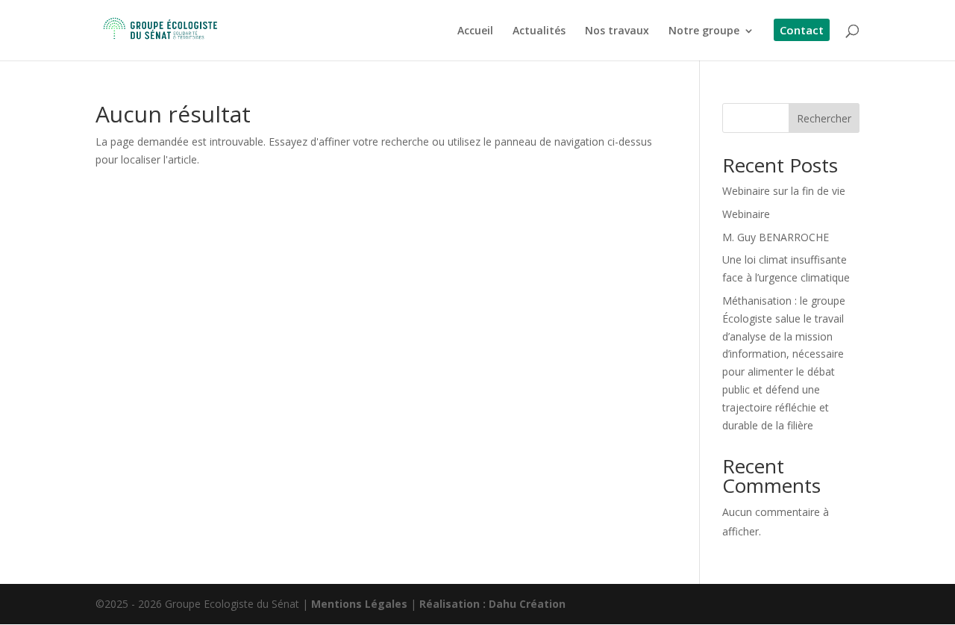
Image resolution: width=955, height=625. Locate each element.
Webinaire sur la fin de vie (783, 191)
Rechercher (824, 118)
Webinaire (746, 214)
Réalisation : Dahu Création (492, 604)
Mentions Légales (359, 604)
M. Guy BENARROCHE (775, 237)
